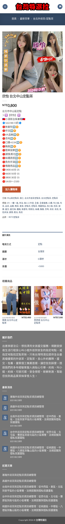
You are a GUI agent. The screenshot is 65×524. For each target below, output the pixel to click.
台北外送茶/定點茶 (43, 18)
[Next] (62, 308)
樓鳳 (19, 209)
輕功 (16, 212)
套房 (22, 206)
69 (8, 203)
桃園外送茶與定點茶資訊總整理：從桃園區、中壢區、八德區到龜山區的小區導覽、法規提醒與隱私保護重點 (35, 450)
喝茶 (17, 206)
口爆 (50, 203)
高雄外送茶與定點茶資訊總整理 (27, 406)
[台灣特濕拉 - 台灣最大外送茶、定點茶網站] (32, 6)
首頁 (14, 18)
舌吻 (47, 209)
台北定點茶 (46, 198)
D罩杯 (41, 259)
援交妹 (13, 209)
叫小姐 (56, 203)
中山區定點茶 (13, 198)
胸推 (42, 209)
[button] (5, 6)
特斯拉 (31, 209)
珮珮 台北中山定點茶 (10, 321)
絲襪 (37, 209)
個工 (22, 198)
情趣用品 (42, 206)
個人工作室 (29, 203)
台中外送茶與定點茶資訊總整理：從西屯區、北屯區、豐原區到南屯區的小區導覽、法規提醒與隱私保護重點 (35, 434)
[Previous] (2, 308)
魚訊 (21, 212)
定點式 (27, 206)
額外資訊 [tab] (6, 235)
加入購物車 (11, 189)
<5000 (41, 266)
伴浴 (21, 203)
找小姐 (50, 206)
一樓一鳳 (14, 203)
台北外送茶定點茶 (32, 198)
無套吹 (25, 209)
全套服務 (43, 203)
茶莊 (52, 209)
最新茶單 (25, 18)
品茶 (7, 206)
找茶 (56, 206)
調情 (11, 212)
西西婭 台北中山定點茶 (41, 321)
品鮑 (12, 206)
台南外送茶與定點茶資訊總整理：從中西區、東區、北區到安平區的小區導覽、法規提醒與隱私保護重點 (35, 419)
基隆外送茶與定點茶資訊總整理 (27, 396)
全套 (37, 203)
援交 (7, 209)
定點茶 (55, 198)
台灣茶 (41, 251)
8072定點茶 (14, 217)
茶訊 (56, 209)
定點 (40, 244)
